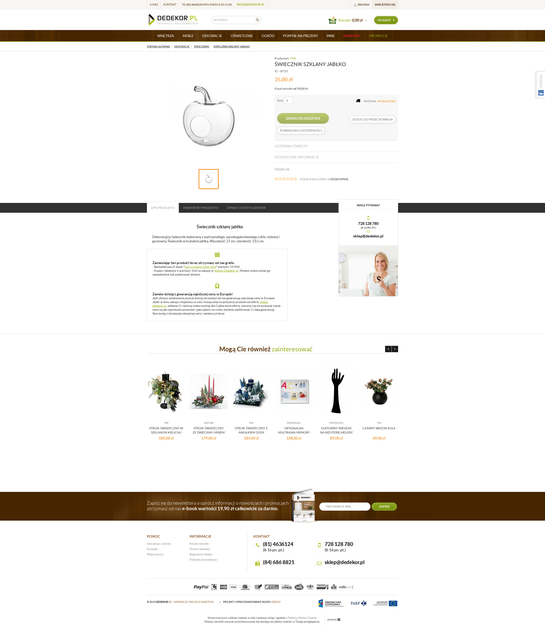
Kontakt (169, 4)
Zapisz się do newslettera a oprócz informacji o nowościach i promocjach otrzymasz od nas (218, 505)
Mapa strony (155, 554)
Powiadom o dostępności (301, 130)
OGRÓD (268, 36)
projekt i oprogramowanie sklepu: (252, 601)
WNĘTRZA (165, 36)
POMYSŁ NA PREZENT (300, 36)
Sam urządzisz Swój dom (200, 267)
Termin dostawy (199, 549)
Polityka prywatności (203, 559)
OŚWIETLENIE (242, 36)
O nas (154, 4)
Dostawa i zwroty (291, 146)
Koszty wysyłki (199, 543)
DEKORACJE (212, 36)
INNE (331, 36)
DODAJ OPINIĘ (339, 179)
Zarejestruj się (385, 4)
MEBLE (188, 36)
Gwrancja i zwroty (159, 543)
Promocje (378, 36)
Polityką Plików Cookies (302, 617)
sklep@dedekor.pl (250, 4)
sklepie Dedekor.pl (226, 270)
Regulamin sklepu (200, 554)
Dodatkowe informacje (297, 157)
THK (293, 58)
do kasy (384, 20)
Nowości (351, 36)
